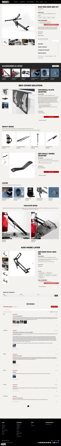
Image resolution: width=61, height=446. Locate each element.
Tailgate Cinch (23, 78)
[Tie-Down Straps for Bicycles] (23, 139)
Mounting (18, 431)
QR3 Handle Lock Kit (40, 198)
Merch (17, 434)
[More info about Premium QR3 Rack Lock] (50, 281)
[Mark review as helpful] (57, 325)
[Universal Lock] (55, 73)
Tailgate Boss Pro (14, 78)
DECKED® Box (41, 277)
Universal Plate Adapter (41, 112)
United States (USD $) (6, 440)
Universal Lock (53, 78)
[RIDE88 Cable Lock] (30, 192)
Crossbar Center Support (34, 146)
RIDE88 (5, 442)
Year (38, 294)
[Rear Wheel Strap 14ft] (52, 139)
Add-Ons (18, 428)
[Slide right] (33, 22)
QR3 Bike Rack (40, 33)
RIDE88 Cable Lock (28, 198)
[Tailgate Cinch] (25, 73)
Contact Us (32, 425)
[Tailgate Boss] (6, 73)
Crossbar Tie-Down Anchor (6, 146)
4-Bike (53, 17)
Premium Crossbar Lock (44, 78)
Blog (2, 428)
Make (4, 294)
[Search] (54, 2)
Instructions (3, 425)
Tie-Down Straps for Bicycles (21, 146)
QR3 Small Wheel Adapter (41, 167)
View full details (42, 120)
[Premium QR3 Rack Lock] (35, 73)
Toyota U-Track (41, 275)
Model (21, 294)
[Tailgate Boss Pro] (16, 73)
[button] (17, 306)
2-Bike (44, 17)
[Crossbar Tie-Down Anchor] (8, 139)
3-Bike (49, 17)
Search (56, 295)
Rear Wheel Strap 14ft (49, 146)
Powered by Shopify (9, 442)
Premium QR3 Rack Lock (34, 78)
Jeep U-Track (54, 275)
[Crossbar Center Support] (37, 139)
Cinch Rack (18, 425)
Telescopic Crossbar (41, 35)
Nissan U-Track (48, 275)
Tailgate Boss (4, 78)
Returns (3, 431)
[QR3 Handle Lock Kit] (42, 192)
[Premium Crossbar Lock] (45, 73)
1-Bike (40, 17)
